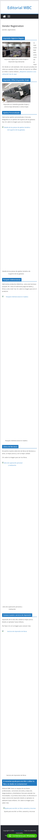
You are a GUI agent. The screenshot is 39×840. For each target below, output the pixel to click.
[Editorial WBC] (4, 16)
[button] (22, 836)
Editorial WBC (19, 7)
